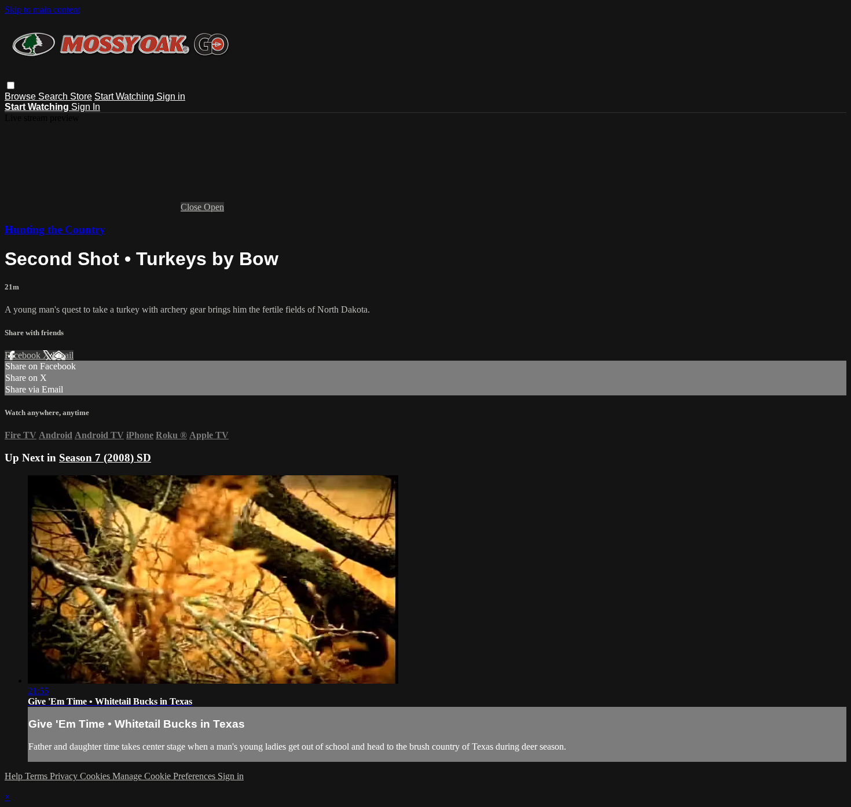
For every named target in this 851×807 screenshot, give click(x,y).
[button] (10, 85)
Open (214, 207)
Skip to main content (42, 9)
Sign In (85, 107)
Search (54, 96)
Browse (21, 96)
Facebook (24, 355)
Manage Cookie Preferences (165, 776)
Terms (37, 776)
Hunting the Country (55, 229)
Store (81, 96)
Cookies (96, 776)
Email (63, 355)
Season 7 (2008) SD (105, 458)
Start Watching (125, 96)
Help (15, 776)
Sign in (170, 96)
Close (192, 207)
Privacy (65, 776)
